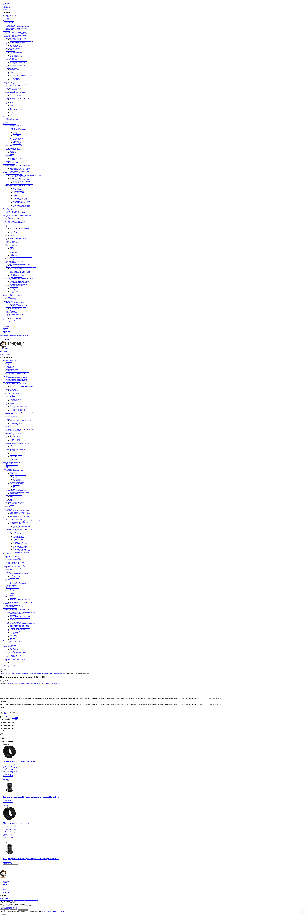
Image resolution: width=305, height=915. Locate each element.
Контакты (5, 9)
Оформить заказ (13, 910)
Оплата (5, 885)
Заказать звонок (4, 351)
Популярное (6, 7)
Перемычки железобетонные (58, 673)
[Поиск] (1, 671)
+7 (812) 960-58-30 (5, 348)
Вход (4, 337)
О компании (6, 3)
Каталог (8, 673)
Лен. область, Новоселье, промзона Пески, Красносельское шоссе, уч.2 (19, 900)
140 (6, 715)
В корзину (3, 738)
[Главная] (12, 347)
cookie (43, 911)
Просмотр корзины (4, 910)
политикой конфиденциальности (55, 911)
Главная (2, 673)
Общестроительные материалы (19, 673)
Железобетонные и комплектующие (39, 673)
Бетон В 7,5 (15, 718)
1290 (5, 713)
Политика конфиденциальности (8, 907)
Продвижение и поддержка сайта (9, 908)
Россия (15, 719)
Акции (5, 6)
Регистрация (6, 339)
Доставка (5, 4)
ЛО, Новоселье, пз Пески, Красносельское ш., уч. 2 (14, 335)
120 (6, 716)
